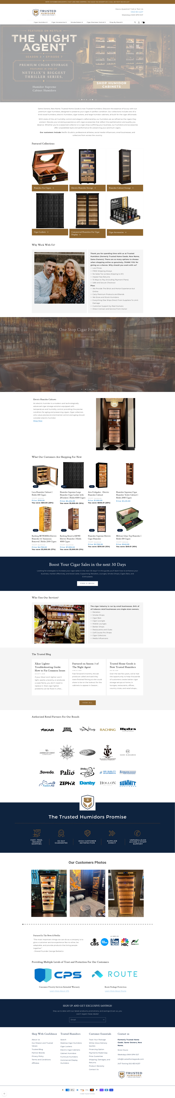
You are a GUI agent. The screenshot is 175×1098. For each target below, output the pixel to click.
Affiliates (35, 1063)
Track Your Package (97, 1040)
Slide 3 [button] (87, 100)
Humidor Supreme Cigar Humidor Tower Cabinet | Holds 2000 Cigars (127, 495)
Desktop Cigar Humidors (71, 1043)
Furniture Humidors (69, 1057)
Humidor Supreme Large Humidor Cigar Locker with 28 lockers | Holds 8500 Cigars (72, 495)
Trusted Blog (37, 1049)
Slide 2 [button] (85, 100)
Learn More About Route (115, 991)
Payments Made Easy (98, 1053)
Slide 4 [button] (84, 103)
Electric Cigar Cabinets (70, 1050)
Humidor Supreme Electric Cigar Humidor (99, 537)
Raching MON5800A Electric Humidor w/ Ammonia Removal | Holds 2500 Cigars (44, 539)
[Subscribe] (103, 1020)
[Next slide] (96, 99)
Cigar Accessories (58, 22)
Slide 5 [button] (86, 103)
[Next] (141, 896)
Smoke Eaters (76, 22)
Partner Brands (38, 1053)
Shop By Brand (115, 22)
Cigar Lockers (66, 1046)
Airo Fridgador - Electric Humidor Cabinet (98, 493)
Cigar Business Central (95, 22)
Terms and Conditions (41, 1060)
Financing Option (96, 1049)
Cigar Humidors (40, 22)
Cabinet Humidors (68, 1053)
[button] (135, 22)
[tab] (81, 99)
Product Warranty (96, 1066)
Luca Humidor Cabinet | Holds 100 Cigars (42, 493)
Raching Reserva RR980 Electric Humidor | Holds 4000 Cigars (70, 539)
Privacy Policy (38, 1056)
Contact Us (94, 1069)
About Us (36, 1040)
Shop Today (87, 341)
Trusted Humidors (90, 1093)
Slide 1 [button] (82, 100)
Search (63, 1040)
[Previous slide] (79, 99)
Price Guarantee (96, 1056)
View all (88, 703)
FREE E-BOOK (87, 583)
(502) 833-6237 (137, 12)
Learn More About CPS (59, 991)
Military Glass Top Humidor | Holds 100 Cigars (128, 537)
